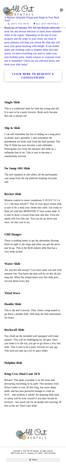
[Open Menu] (61, 10)
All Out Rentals (47, 24)
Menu (34, 459)
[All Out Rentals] (29, 10)
